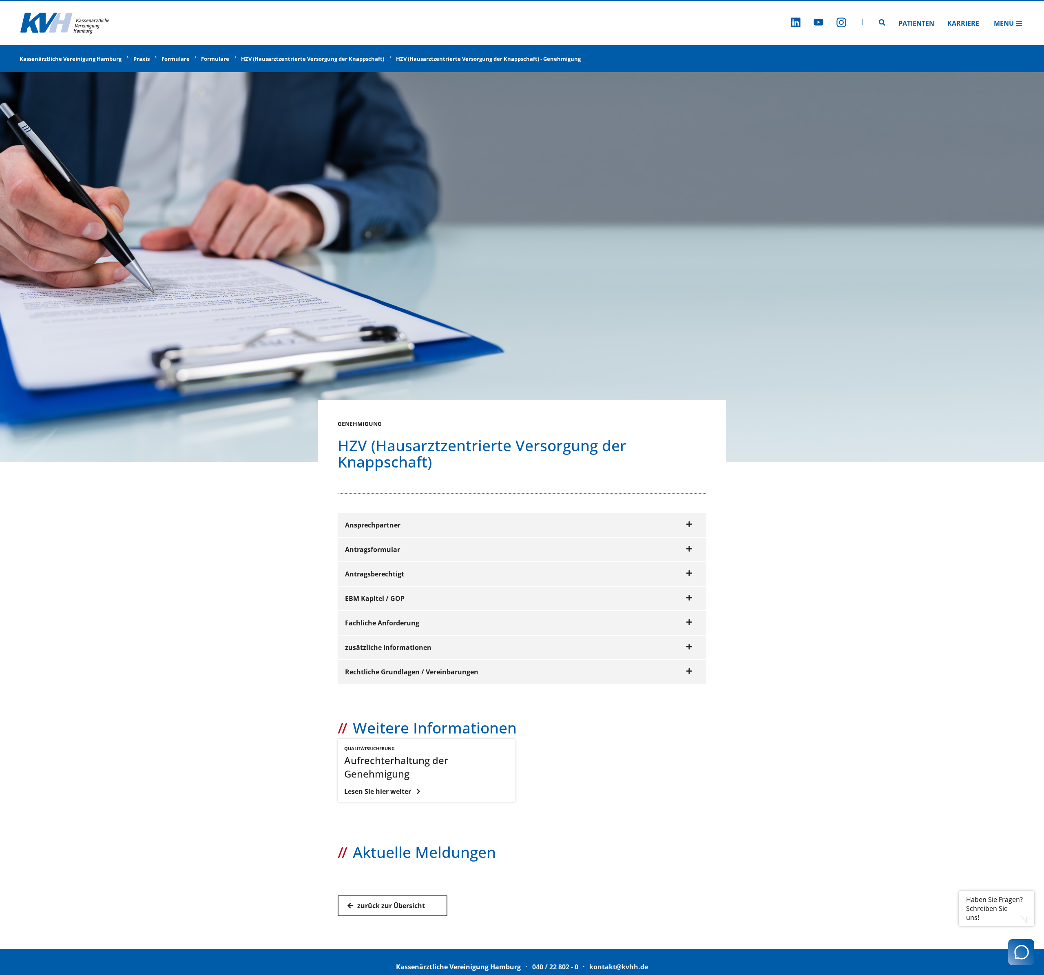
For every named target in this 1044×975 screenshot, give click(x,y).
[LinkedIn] (796, 23)
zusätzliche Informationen (388, 647)
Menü (1004, 23)
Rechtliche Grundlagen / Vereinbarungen (411, 671)
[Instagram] (841, 23)
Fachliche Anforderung (382, 622)
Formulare (175, 58)
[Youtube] (818, 23)
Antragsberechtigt (374, 573)
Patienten (916, 23)
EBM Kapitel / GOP (375, 598)
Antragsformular (372, 549)
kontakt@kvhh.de (618, 966)
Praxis (141, 58)
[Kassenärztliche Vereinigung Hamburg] (65, 23)
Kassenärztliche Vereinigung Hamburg (71, 58)
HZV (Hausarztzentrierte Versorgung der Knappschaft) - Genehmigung (488, 58)
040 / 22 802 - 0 (555, 966)
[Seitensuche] (882, 23)
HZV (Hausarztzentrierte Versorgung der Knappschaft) (312, 58)
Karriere (963, 23)
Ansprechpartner (372, 525)
